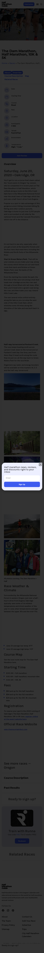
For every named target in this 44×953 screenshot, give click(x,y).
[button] (40, 464)
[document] (22, 476)
